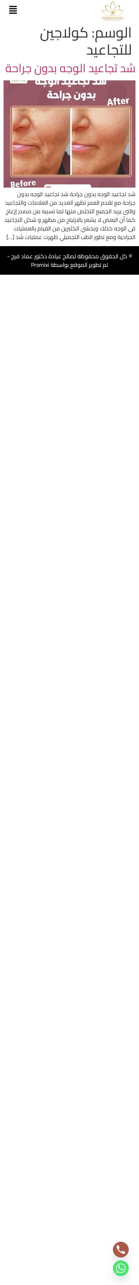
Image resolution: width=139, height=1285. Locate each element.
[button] (13, 10)
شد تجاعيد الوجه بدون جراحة (70, 68)
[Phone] (121, 1249)
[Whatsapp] (121, 1268)
